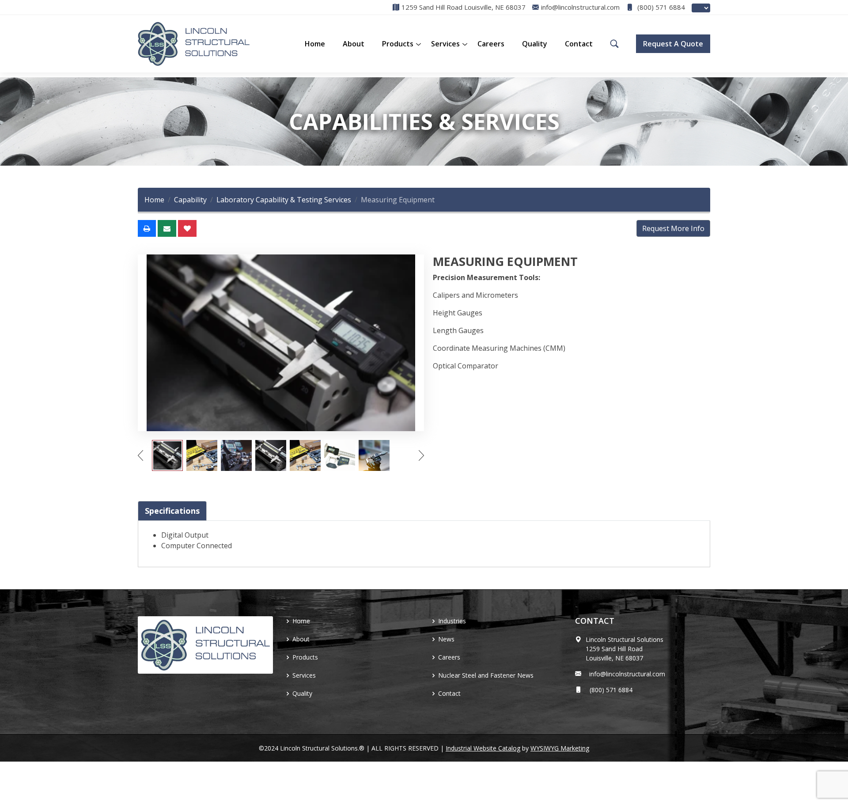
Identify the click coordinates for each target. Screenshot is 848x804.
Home (315, 44)
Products (305, 657)
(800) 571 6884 (660, 7)
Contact (579, 44)
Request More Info (673, 228)
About (353, 44)
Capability (190, 200)
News (446, 639)
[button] (397, 43)
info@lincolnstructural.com (625, 674)
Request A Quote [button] (673, 44)
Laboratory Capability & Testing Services (283, 200)
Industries (452, 621)
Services (445, 44)
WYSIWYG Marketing (559, 748)
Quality (534, 44)
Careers (490, 44)
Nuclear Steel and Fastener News (486, 675)
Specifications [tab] (172, 510)
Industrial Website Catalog (483, 748)
